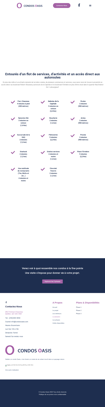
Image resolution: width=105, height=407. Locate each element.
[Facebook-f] (6, 302)
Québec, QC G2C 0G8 (13, 314)
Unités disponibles (58, 323)
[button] (90, 5)
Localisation (56, 317)
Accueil (54, 307)
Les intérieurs (56, 313)
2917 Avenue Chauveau (14, 312)
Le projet (55, 310)
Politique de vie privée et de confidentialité (52, 394)
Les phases (56, 320)
